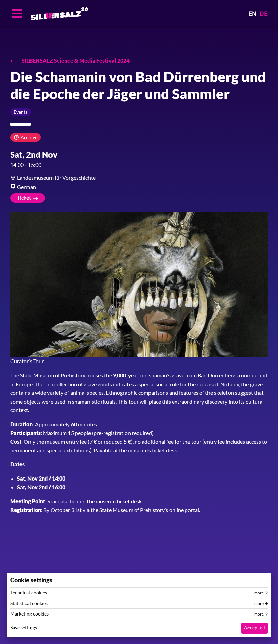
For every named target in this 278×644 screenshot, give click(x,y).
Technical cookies (28, 592)
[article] (139, 178)
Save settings (23, 627)
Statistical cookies (29, 603)
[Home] (59, 13)
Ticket (24, 197)
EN (252, 13)
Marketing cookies (29, 613)
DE (264, 13)
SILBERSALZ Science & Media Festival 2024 (75, 60)
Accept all (254, 627)
